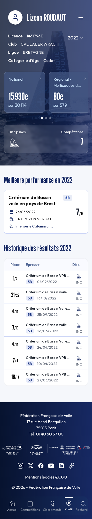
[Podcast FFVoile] (71, 466)
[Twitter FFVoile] (31, 466)
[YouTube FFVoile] (51, 466)
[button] (46, 212)
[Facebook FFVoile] (41, 466)
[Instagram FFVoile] (20, 466)
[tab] (42, 118)
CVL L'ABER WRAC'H (40, 44)
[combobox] (75, 38)
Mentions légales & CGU (46, 477)
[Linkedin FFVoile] (61, 466)
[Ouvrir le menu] (81, 17)
